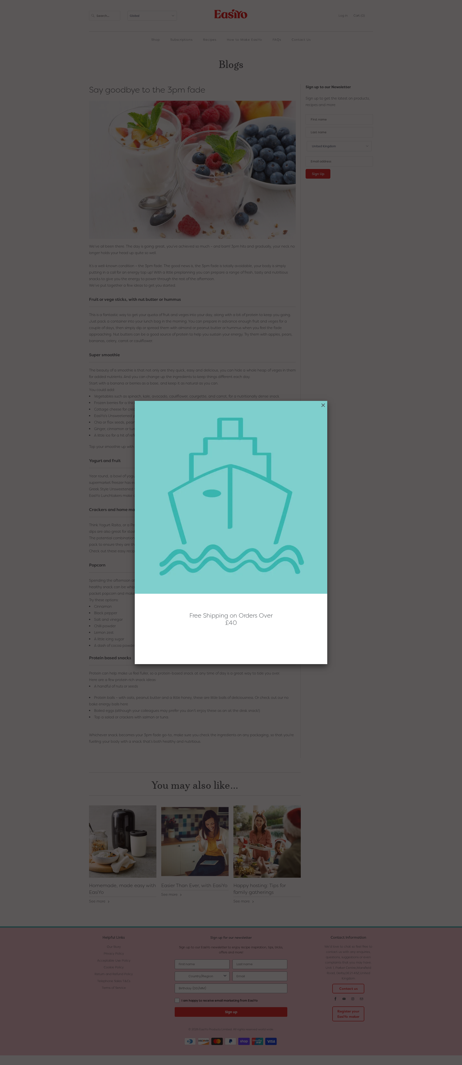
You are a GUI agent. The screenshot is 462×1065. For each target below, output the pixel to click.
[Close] (323, 405)
